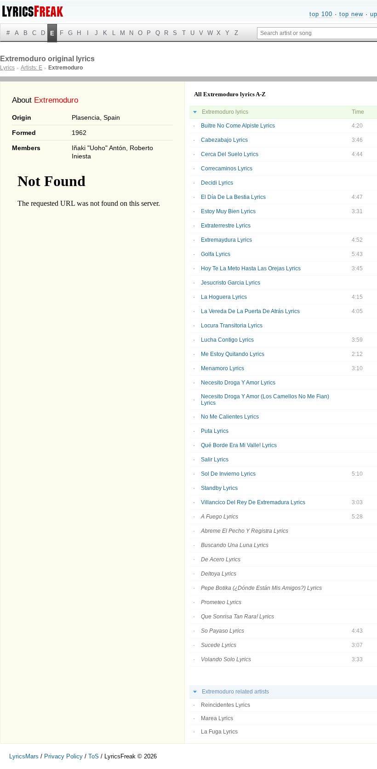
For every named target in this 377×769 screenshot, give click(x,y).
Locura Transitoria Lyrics (232, 325)
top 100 (320, 14)
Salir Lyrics (214, 459)
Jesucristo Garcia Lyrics (230, 283)
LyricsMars (24, 756)
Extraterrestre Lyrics (226, 225)
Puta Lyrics (214, 431)
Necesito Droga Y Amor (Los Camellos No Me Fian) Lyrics (265, 399)
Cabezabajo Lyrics (224, 140)
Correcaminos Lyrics (226, 168)
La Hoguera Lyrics (224, 297)
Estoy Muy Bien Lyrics (228, 211)
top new (351, 14)
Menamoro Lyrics (222, 368)
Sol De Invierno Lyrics (228, 474)
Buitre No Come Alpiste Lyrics (238, 125)
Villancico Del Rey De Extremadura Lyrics (253, 502)
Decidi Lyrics (217, 183)
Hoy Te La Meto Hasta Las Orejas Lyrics (251, 268)
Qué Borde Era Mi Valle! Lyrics (239, 445)
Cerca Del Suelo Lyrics (229, 154)
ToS (93, 756)
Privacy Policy (63, 756)
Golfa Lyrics (215, 254)
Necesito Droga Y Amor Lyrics (238, 382)
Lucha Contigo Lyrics (227, 340)
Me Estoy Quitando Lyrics (232, 354)
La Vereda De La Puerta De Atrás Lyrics (250, 311)
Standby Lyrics (219, 488)
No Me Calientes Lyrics (230, 417)
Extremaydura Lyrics (226, 240)
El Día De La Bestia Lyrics (233, 197)
